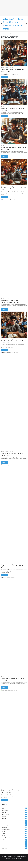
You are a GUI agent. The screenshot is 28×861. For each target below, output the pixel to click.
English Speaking (6, 814)
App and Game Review (6, 837)
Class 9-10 (4, 818)
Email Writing (5, 825)
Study (6, 32)
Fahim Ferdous (5, 67)
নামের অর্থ (3, 835)
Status (3, 831)
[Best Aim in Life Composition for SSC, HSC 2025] (14, 92)
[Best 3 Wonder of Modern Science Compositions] (14, 401)
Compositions (5, 810)
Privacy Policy (19, 858)
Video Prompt (5, 846)
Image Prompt (5, 848)
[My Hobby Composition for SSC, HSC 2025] (14, 513)
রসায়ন (4, 823)
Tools (3, 839)
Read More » (4, 77)
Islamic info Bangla (6, 829)
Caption (3, 833)
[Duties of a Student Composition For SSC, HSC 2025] (14, 53)
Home (3, 32)
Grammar (4, 816)
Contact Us (8, 858)
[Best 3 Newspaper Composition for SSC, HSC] (14, 172)
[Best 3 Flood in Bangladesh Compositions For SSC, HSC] (14, 248)
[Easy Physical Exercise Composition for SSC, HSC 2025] (14, 131)
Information (4, 827)
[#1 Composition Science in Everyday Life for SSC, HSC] (14, 739)
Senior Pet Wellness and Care (8, 841)
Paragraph (4, 812)
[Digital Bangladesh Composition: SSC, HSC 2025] (14, 626)
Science (3, 820)
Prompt (3, 843)
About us (13, 858)
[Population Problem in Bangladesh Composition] (14, 325)
